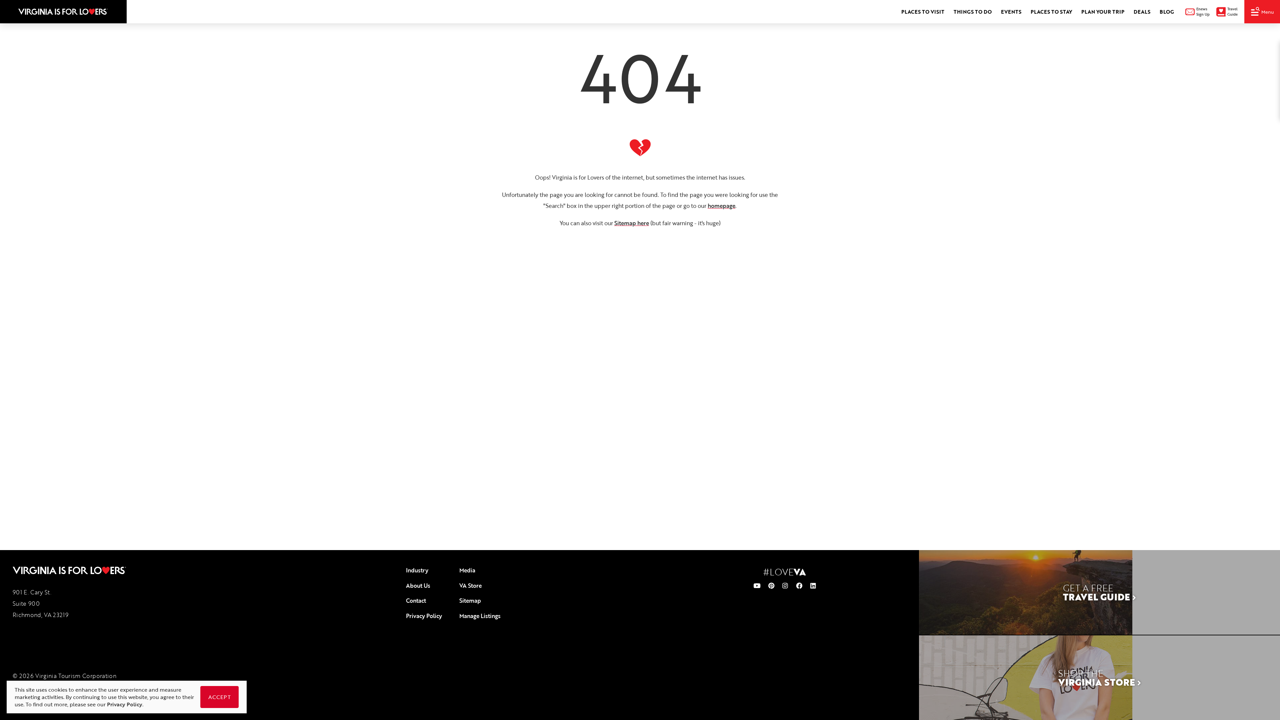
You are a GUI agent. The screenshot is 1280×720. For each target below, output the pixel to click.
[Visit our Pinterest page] (771, 585)
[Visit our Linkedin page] (813, 585)
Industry (417, 570)
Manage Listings (480, 616)
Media (467, 570)
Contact (416, 600)
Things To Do (973, 11)
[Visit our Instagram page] (785, 585)
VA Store (470, 585)
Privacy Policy (424, 616)
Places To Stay (1051, 11)
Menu (1267, 11)
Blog (1167, 11)
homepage (721, 206)
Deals (1142, 11)
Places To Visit (922, 11)
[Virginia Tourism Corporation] (63, 12)
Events (1011, 11)
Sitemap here (631, 223)
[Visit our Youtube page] (756, 585)
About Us (418, 585)
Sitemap (470, 600)
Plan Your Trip (1102, 11)
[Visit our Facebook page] (799, 585)
